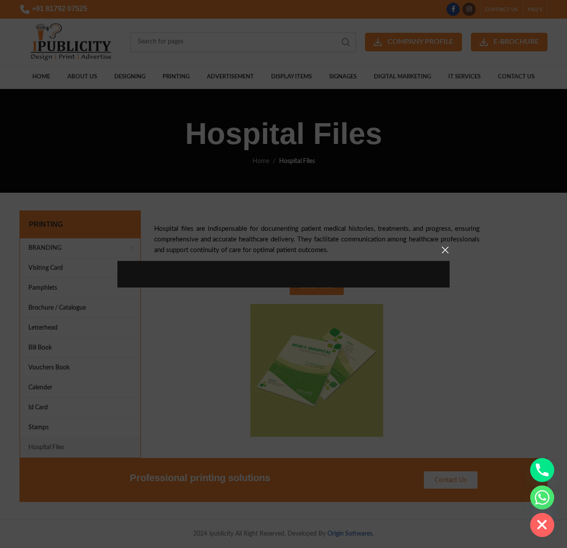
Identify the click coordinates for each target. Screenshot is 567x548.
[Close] (445, 250)
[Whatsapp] (542, 497)
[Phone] (542, 470)
